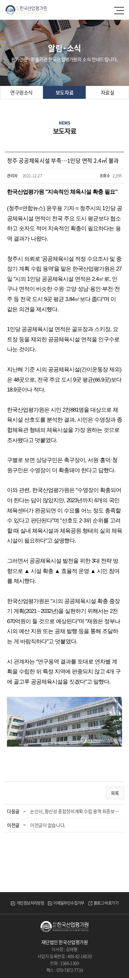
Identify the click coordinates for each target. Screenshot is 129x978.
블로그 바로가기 (106, 903)
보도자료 (64, 92)
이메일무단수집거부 (68, 903)
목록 (115, 793)
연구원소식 (21, 92)
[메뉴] (119, 10)
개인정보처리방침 (30, 903)
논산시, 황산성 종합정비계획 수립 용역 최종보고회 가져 (76, 811)
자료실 (107, 92)
